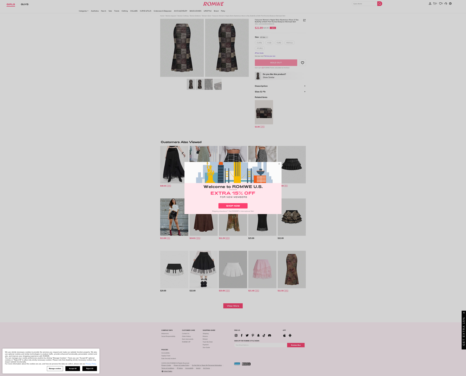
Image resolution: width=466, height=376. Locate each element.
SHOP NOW (233, 206)
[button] (279, 164)
